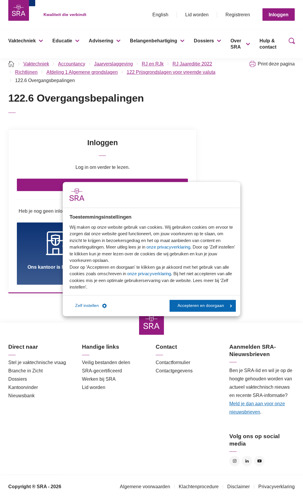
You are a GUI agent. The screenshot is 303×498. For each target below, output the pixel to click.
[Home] (11, 64)
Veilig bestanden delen (106, 362)
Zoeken (290, 43)
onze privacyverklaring (168, 246)
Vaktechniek (22, 40)
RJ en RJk (153, 63)
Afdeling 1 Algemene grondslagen (82, 72)
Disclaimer (238, 486)
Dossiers (204, 40)
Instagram (234, 461)
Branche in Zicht (25, 370)
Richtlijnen (26, 72)
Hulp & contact (268, 43)
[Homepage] (18, 10)
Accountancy (71, 63)
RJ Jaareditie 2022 (192, 63)
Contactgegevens (174, 370)
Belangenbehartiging (153, 40)
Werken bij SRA (99, 379)
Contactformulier (173, 362)
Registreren (237, 14)
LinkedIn (247, 461)
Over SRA (236, 43)
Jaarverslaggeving (113, 63)
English (160, 14)
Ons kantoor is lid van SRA (58, 267)
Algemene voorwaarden (145, 486)
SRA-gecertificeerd (102, 370)
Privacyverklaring (276, 486)
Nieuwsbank (21, 395)
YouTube (259, 461)
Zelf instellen (87, 305)
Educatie (62, 40)
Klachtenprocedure (199, 486)
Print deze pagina (276, 63)
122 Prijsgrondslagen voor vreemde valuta (171, 72)
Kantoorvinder (23, 387)
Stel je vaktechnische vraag (37, 362)
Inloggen (279, 14)
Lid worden (197, 14)
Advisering (101, 40)
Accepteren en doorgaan (201, 305)
